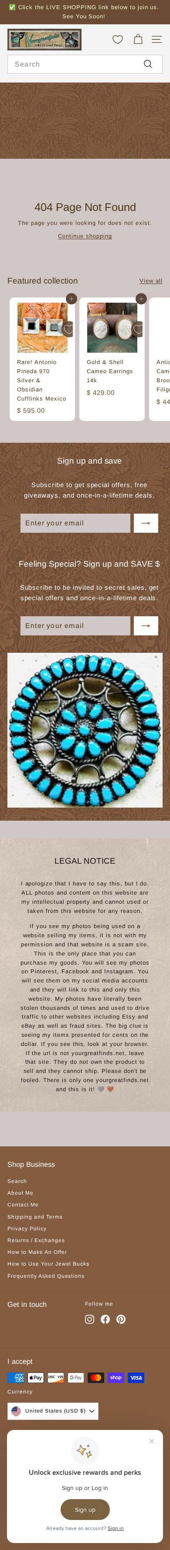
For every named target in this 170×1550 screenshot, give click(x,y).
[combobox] (85, 64)
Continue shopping (85, 236)
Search (17, 1181)
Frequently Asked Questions (46, 1276)
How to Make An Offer (37, 1252)
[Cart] (138, 39)
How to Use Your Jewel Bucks (48, 1264)
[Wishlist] (118, 39)
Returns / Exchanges (36, 1240)
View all (151, 280)
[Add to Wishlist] (69, 329)
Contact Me (23, 1205)
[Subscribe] (146, 523)
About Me (20, 1193)
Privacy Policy (27, 1229)
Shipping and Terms (35, 1217)
